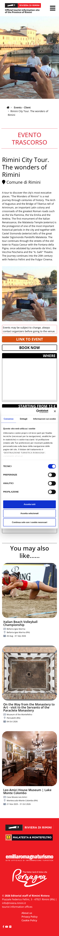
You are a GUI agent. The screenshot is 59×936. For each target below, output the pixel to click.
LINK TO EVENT (29, 339)
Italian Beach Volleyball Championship (20, 623)
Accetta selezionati (29, 513)
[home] (8, 107)
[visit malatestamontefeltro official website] (29, 839)
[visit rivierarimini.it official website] (29, 826)
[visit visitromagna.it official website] (29, 878)
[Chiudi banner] (55, 411)
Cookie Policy (29, 920)
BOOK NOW (29, 347)
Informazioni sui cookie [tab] (44, 419)
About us (27, 913)
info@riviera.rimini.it (14, 903)
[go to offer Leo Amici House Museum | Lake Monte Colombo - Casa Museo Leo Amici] (29, 758)
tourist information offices (17, 906)
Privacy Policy (29, 916)
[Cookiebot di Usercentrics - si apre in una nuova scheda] (36, 411)
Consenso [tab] (9, 419)
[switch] (52, 475)
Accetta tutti (29, 504)
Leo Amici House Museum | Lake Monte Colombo (27, 791)
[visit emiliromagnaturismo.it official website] (29, 858)
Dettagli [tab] (23, 419)
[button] (52, 8)
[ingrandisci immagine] (29, 293)
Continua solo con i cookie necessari (29, 522)
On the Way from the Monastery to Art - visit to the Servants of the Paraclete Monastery (29, 707)
